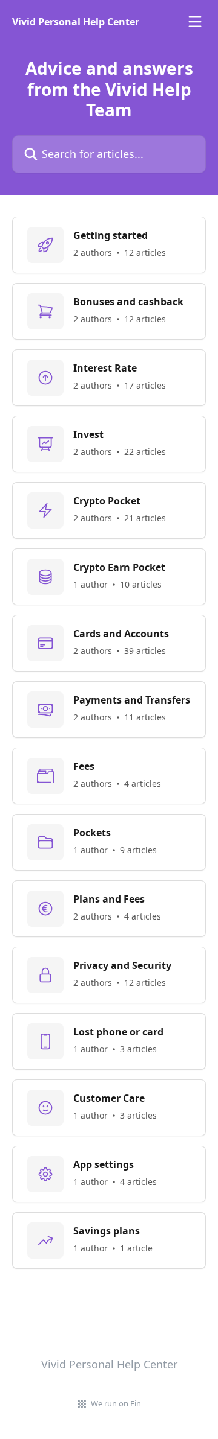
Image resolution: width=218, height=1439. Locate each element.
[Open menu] (195, 21)
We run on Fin (116, 1403)
